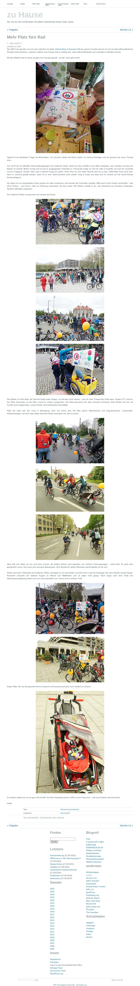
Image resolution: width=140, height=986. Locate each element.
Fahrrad (63, 809)
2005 (52, 949)
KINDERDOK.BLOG (94, 847)
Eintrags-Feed (56, 968)
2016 (52, 917)
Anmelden (54, 962)
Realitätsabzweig (93, 856)
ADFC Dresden (92, 881)
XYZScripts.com (81, 985)
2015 (52, 920)
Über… (86, 4)
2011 (52, 932)
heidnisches (55, 878)
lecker (88, 934)
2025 (52, 891)
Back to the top (117, 980)
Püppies (13, 29)
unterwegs (90, 925)
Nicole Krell (91, 904)
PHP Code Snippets (59, 985)
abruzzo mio (91, 878)
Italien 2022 (75, 4)
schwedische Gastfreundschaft (63, 870)
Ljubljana (54, 867)
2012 (52, 929)
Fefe (88, 839)
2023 (52, 897)
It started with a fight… (96, 842)
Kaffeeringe (91, 845)
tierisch (89, 937)
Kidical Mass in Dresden (65, 49)
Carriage (10, 4)
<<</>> (89, 875)
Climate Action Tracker (96, 886)
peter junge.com (93, 907)
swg (36, 980)
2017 (52, 914)
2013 (52, 926)
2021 (52, 903)
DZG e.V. (90, 889)
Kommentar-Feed (57, 971)
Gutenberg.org (92, 895)
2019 (52, 909)
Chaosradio (91, 884)
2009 (52, 937)
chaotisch (90, 928)
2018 (52, 912)
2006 (52, 946)
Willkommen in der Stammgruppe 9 (65, 858)
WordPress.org (56, 973)
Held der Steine (93, 898)
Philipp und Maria (93, 850)
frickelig (89, 931)
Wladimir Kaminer (93, 862)
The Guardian (92, 912)
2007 (52, 943)
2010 (52, 934)
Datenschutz (101, 4)
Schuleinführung (57, 855)
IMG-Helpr (36, 4)
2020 (52, 906)
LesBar (22, 4)
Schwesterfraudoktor (95, 859)
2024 (52, 894)
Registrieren (55, 959)
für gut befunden (73, 809)
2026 (52, 889)
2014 (52, 923)
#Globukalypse (92, 872)
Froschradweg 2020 (63, 4)
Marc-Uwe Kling (93, 901)
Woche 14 (125, 29)
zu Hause (25, 14)
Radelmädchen (92, 853)
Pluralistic (90, 909)
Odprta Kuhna (56, 864)
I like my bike (65, 813)
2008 (52, 940)
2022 (52, 900)
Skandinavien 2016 (50, 4)
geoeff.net (90, 892)
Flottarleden (55, 875)
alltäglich (90, 923)
